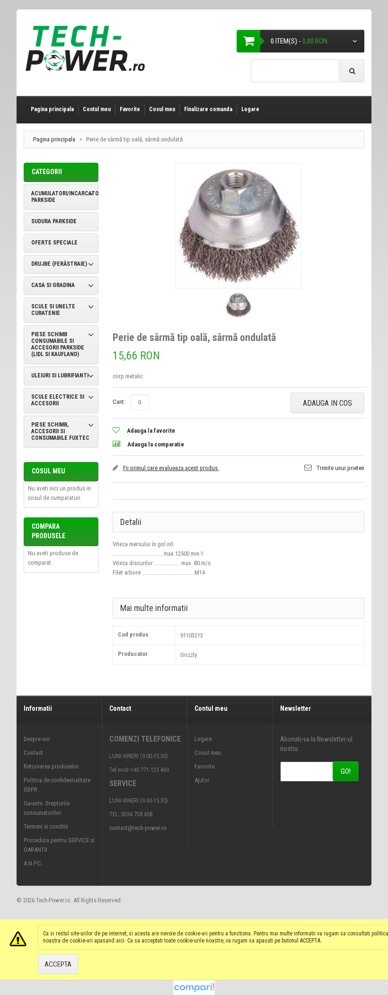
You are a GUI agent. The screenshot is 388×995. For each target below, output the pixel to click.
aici (120, 940)
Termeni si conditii (46, 826)
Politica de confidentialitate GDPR (57, 785)
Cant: (119, 401)
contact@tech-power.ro (138, 827)
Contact (33, 752)
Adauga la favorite (151, 430)
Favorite (130, 109)
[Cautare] (352, 71)
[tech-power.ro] (88, 52)
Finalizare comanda (208, 109)
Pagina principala (52, 109)
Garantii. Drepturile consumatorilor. (47, 808)
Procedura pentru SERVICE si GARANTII (59, 845)
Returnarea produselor (51, 766)
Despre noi (37, 738)
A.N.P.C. (33, 863)
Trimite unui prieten (340, 467)
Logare (250, 109)
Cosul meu (162, 109)
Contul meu (97, 109)
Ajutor (202, 780)
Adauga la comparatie (155, 444)
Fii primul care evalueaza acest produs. (171, 467)
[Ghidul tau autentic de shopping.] (194, 984)
